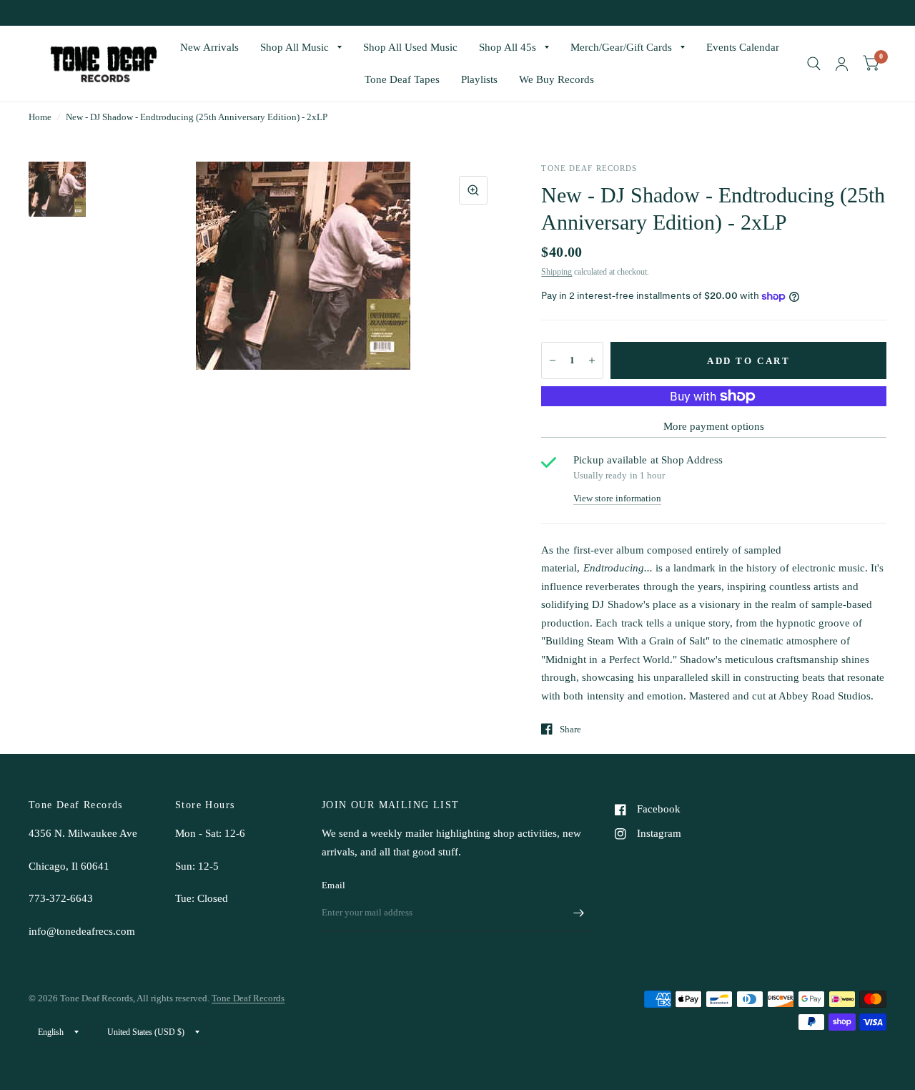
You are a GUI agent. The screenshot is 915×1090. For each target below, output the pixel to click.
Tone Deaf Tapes (402, 79)
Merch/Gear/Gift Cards (621, 47)
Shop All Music (294, 47)
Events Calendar (742, 47)
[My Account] (842, 64)
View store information (617, 498)
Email (333, 885)
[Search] (814, 64)
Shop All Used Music (410, 47)
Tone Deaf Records (248, 998)
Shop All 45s (507, 47)
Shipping (556, 272)
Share (570, 729)
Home (40, 117)
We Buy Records (556, 79)
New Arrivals (209, 47)
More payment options (713, 426)
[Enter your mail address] (579, 912)
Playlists (479, 79)
